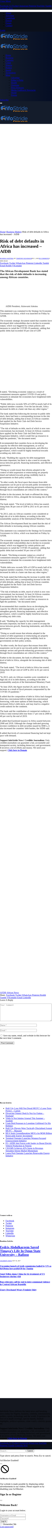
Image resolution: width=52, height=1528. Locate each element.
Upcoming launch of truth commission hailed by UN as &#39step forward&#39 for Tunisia (25, 1267)
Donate (9, 20)
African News (13, 992)
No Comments (44, 258)
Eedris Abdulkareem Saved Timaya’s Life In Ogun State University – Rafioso (20, 1250)
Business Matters (6, 258)
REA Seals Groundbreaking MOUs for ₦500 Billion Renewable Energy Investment (29, 1134)
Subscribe (4, 100)
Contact (9, 25)
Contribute (10, 18)
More (8, 75)
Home (8, 55)
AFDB (3, 992)
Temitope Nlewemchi (24, 258)
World (14, 92)
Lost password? (7, 1527)
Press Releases (17, 87)
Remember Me (9, 1524)
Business (9, 58)
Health (14, 83)
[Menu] (1, 103)
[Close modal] (1, 1463)
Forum (8, 23)
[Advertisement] (26, 151)
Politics (9, 68)
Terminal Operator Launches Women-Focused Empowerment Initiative (26, 1139)
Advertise (10, 15)
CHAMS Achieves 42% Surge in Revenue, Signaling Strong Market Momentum (25, 1149)
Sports (8, 70)
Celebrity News (6, 1261)
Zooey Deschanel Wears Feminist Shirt (18, 1290)
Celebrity (10, 60)
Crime (8, 63)
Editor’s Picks (17, 80)
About (8, 13)
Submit (30, 1451)
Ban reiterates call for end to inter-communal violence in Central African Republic (25, 1283)
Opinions (15, 85)
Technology (11, 73)
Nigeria (9, 65)
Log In (3, 1521)
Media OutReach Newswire (23, 90)
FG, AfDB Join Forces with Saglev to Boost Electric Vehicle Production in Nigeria (29, 1144)
